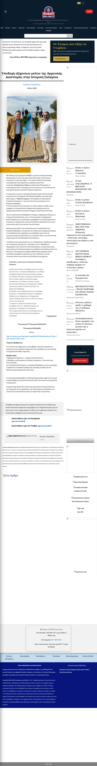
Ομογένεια (22, 28)
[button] (5, 11)
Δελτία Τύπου (15, 170)
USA (2, 28)
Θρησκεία (16, 510)
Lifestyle (48, 30)
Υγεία (60, 28)
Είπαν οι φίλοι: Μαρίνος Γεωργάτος (13, 487)
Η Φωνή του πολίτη (73, 335)
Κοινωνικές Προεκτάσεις (75, 297)
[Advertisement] (48, 721)
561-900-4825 (56, 640)
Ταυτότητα (56, 656)
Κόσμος (14, 28)
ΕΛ (79, 3)
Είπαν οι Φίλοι (17, 490)
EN (83, 3)
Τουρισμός (93, 28)
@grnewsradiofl (44, 426)
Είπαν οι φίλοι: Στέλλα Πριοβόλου (13, 529)
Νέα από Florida (18, 604)
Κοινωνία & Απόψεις (51, 28)
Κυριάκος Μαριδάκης (32, 84)
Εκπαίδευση (68, 28)
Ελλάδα (7, 28)
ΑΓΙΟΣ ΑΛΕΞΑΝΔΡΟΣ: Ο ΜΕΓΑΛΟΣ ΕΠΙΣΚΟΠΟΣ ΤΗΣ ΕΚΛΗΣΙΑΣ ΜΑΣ (27, 507)
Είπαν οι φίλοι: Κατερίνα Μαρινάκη (13, 549)
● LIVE (89, 11)
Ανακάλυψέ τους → (61, 59)
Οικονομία (40, 28)
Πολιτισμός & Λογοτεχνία (81, 28)
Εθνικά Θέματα (31, 28)
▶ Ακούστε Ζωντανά (80, 360)
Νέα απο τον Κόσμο (82, 281)
